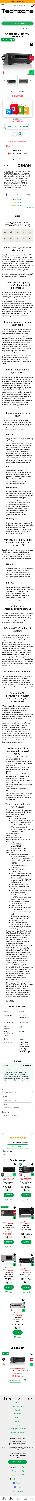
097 (15, 202)
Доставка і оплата (17, 1406)
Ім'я (4, 1089)
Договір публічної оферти (17, 1429)
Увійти (5, 1154)
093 (15, 205)
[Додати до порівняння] (20, 133)
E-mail (4, 1097)
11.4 (20, 1026)
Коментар (6, 1112)
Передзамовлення (17, 126)
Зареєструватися (9, 1151)
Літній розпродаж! (17, 2)
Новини (17, 1425)
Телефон (5, 1104)
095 (15, 199)
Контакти (17, 1414)
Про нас (17, 1403)
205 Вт (21, 1032)
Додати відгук (17, 1146)
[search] (31, 17)
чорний (21, 1039)
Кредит (17, 1417)
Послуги (17, 1421)
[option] (17, 58)
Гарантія (17, 1410)
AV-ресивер (23, 1022)
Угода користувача (17, 1432)
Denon (21, 1012)
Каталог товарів (19, 23)
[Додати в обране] (15, 133)
